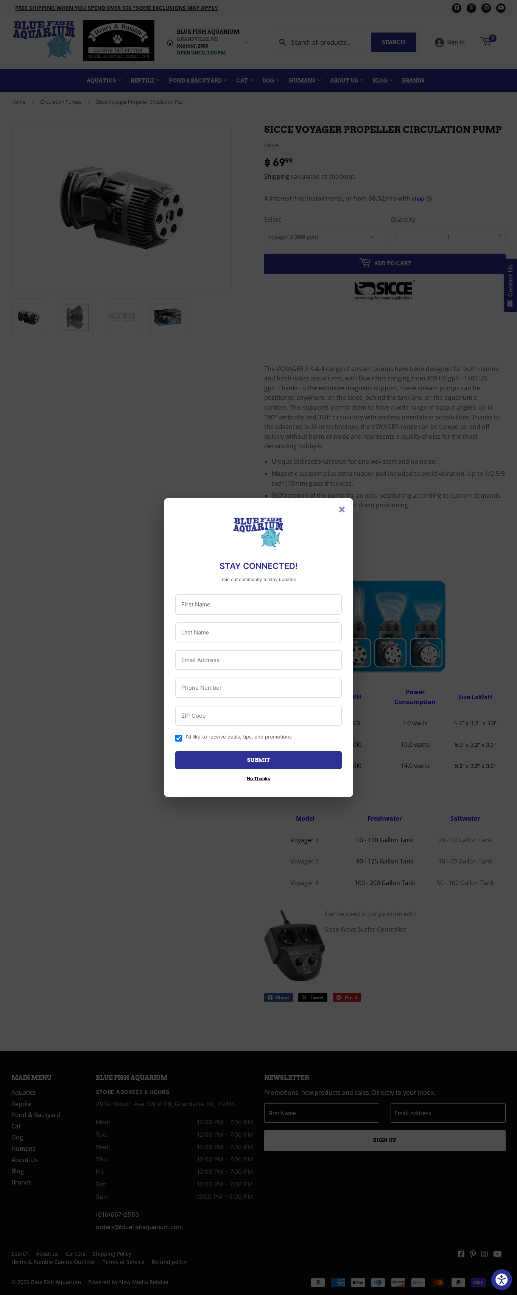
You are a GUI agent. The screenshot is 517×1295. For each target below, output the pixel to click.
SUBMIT (258, 760)
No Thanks (258, 778)
